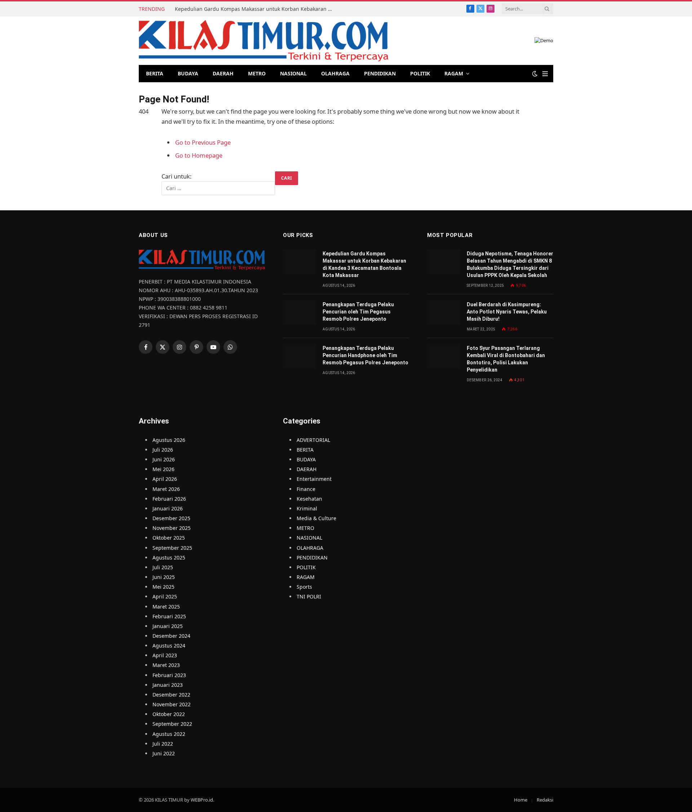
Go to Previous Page (203, 142)
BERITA (154, 73)
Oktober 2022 (168, 714)
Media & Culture (316, 518)
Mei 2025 (163, 586)
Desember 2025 (171, 518)
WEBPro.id (202, 799)
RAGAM (453, 73)
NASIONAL (293, 73)
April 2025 (164, 596)
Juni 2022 (163, 753)
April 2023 (164, 655)
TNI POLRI (309, 596)
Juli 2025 (162, 567)
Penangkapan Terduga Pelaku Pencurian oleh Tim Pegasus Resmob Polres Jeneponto (358, 312)
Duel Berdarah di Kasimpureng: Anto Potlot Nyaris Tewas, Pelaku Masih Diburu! (507, 312)
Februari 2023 (169, 675)
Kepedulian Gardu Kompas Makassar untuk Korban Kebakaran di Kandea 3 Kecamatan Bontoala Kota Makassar (256, 9)
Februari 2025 (169, 616)
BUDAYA (188, 73)
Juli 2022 (162, 743)
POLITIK (420, 73)
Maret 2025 (166, 606)
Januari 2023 (167, 684)
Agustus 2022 (168, 733)
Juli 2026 (162, 449)
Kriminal (307, 508)
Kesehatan (309, 498)
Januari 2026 (167, 508)
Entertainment (314, 478)
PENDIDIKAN (380, 73)
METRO (257, 73)
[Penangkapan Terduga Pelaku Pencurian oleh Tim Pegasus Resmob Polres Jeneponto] (299, 312)
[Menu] (545, 74)
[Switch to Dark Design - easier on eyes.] (535, 73)
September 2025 (172, 547)
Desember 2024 (171, 635)
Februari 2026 (169, 498)
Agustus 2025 (168, 557)
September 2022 (172, 723)
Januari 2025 (167, 626)
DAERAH (223, 73)
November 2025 (171, 527)
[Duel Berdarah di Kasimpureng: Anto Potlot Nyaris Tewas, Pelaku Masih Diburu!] (443, 312)
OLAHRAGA (335, 73)
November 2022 (171, 704)
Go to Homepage (198, 155)
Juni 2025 (163, 577)
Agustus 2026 (168, 439)
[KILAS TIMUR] (263, 40)
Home (520, 799)
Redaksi (545, 799)
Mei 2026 (163, 469)
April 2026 (164, 478)
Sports (304, 586)
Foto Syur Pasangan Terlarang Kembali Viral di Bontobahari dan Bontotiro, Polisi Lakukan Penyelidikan (506, 359)
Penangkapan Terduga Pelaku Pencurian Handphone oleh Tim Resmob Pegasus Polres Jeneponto (365, 355)
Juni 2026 (163, 459)
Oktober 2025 (168, 537)
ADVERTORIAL (313, 439)
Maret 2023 (166, 665)
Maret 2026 (166, 489)
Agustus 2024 (168, 645)
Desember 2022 (171, 694)
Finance (306, 489)
